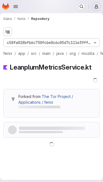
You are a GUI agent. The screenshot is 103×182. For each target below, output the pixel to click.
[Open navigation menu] (15, 6)
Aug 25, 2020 (51, 129)
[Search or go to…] (81, 6)
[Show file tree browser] (7, 31)
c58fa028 (30, 129)
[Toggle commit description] (68, 128)
